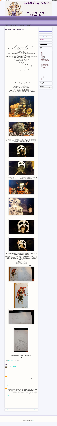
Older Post (35, 409)
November (42, 57)
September (42, 68)
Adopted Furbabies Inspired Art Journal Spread (45, 60)
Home (7, 25)
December (42, 56)
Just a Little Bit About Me (13, 25)
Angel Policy (28, 25)
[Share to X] (17, 360)
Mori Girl (42, 66)
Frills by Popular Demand (44, 64)
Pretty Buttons (22, 25)
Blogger (33, 420)
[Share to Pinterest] (18, 360)
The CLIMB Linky (43, 67)
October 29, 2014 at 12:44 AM (12, 366)
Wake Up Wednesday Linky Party (45, 59)
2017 (41, 52)
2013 (41, 78)
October (42, 58)
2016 (41, 53)
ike (7, 366)
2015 (41, 54)
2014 (41, 55)
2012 (41, 79)
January (42, 77)
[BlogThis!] (16, 360)
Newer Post (7, 409)
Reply (8, 373)
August (42, 69)
